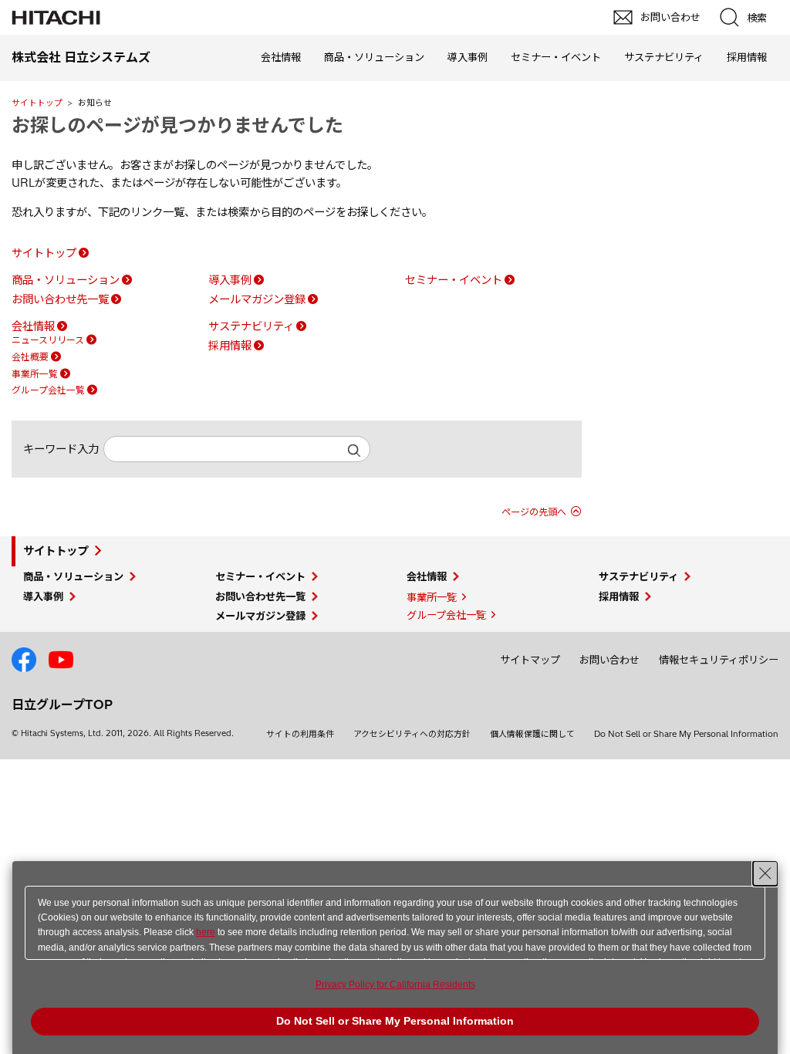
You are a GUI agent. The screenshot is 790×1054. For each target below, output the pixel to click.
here (205, 932)
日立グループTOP (62, 704)
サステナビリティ (664, 57)
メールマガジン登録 (257, 299)
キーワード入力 (61, 449)
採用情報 (747, 57)
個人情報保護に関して (532, 733)
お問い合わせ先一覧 (60, 299)
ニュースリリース (48, 340)
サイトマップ (530, 660)
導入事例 (467, 57)
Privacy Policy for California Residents (395, 984)
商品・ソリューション (374, 57)
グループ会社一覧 (48, 390)
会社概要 (30, 357)
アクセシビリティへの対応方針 (412, 733)
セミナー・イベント (556, 57)
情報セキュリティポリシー (718, 660)
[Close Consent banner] (765, 873)
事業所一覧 (35, 374)
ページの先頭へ (533, 512)
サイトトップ (37, 102)
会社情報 (281, 57)
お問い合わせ (609, 660)
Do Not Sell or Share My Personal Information (686, 733)
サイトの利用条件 (300, 733)
